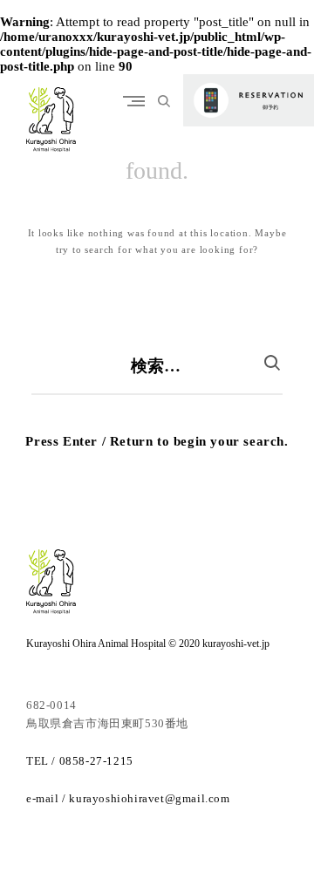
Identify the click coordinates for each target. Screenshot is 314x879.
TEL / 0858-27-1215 (79, 760)
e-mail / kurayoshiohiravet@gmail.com (128, 798)
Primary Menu (138, 100)
